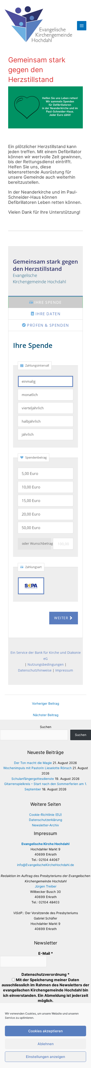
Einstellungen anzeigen (45, 1056)
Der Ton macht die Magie (33, 763)
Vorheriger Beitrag (45, 703)
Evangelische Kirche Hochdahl (45, 844)
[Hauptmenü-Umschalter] (82, 26)
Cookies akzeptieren (45, 1031)
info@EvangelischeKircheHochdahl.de (45, 865)
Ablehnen (46, 1044)
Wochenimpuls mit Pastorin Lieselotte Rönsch (37, 768)
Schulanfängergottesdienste (32, 779)
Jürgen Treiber (45, 886)
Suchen (45, 727)
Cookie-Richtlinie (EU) (45, 815)
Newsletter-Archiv (45, 825)
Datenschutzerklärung (45, 820)
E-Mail (45, 953)
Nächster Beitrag (45, 715)
